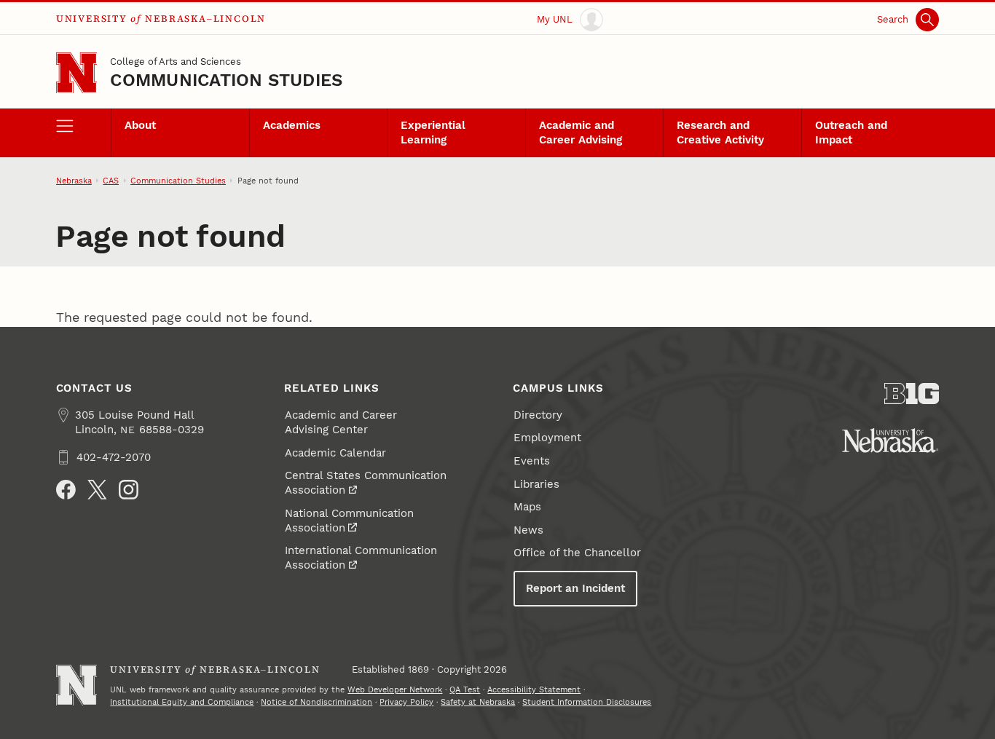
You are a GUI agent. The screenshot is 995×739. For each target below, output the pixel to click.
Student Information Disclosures (586, 702)
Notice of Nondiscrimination (316, 702)
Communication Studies (226, 80)
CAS (111, 180)
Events (532, 460)
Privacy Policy (406, 702)
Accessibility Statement (534, 689)
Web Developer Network (394, 689)
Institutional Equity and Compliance (181, 702)
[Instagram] (128, 489)
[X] (97, 489)
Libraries (536, 484)
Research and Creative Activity (720, 132)
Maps (527, 506)
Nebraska (74, 180)
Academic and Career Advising (580, 132)
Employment (547, 437)
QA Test (464, 689)
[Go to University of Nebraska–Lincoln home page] (77, 73)
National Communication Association (349, 520)
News (528, 530)
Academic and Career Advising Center (341, 422)
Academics (291, 125)
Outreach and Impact (851, 132)
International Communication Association (361, 558)
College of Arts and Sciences (175, 61)
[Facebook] (66, 489)
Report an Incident (575, 588)
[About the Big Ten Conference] (912, 393)
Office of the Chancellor (577, 552)
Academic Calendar (335, 452)
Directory (538, 415)
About (140, 125)
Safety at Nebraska (478, 702)
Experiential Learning (433, 132)
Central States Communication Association (366, 483)
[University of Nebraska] (890, 440)
